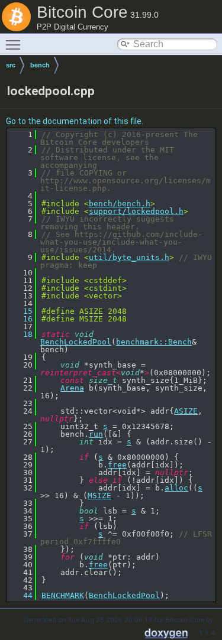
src (10, 65)
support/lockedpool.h (136, 211)
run (96, 434)
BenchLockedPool (75, 341)
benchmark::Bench (154, 341)
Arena (72, 388)
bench (40, 65)
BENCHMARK (62, 595)
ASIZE (186, 411)
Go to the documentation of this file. (74, 121)
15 (21, 311)
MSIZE (99, 495)
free (117, 464)
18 (21, 334)
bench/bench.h (119, 203)
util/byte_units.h (129, 257)
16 (21, 318)
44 (21, 595)
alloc (176, 487)
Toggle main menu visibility (15, 44)
